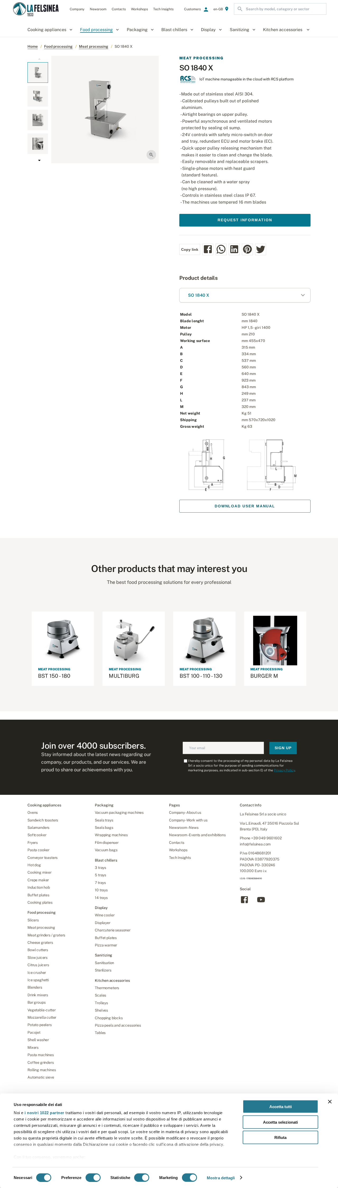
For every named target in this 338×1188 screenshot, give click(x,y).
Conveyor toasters (42, 857)
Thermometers (107, 988)
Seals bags (104, 827)
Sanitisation (104, 963)
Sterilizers (103, 970)
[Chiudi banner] (330, 1102)
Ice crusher (36, 972)
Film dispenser (107, 842)
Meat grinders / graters (46, 935)
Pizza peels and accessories (118, 1025)
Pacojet (33, 1032)
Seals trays (104, 820)
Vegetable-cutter (41, 1010)
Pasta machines (40, 1055)
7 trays (100, 883)
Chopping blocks (109, 1018)
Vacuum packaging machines (119, 812)
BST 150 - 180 (54, 676)
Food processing (58, 46)
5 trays (100, 875)
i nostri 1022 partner (44, 1112)
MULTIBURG (124, 676)
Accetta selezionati (280, 1122)
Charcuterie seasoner (112, 930)
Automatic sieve (40, 1077)
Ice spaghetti (38, 980)
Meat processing (93, 46)
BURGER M (264, 676)
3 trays (100, 867)
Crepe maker (38, 880)
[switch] (93, 1177)
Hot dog (34, 865)
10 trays (101, 890)
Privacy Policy (284, 770)
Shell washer (38, 1040)
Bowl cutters (37, 950)
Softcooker (36, 835)
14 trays (101, 898)
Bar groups (36, 1002)
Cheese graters (40, 942)
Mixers (33, 1047)
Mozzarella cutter (41, 1017)
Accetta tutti (280, 1106)
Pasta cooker (38, 850)
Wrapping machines (111, 835)
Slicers (33, 920)
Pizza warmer (106, 945)
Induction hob (38, 887)
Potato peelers (39, 1025)
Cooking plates (40, 902)
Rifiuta (280, 1137)
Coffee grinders (40, 1062)
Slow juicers (37, 957)
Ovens (32, 812)
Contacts (176, 842)
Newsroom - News (184, 827)
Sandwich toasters (42, 820)
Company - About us (185, 812)
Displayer (102, 923)
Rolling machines (41, 1070)
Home (32, 46)
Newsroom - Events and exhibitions (197, 835)
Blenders (34, 987)
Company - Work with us (188, 820)
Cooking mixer (39, 872)
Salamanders (38, 827)
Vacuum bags (106, 850)
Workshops (178, 850)
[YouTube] (261, 902)
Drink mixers (37, 995)
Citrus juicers (38, 965)
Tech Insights (180, 857)
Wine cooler (104, 915)
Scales (100, 995)
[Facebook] (244, 902)
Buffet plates (38, 895)
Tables (100, 1033)
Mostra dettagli (221, 1177)
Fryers (32, 842)
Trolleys (101, 1003)
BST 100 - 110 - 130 (201, 676)
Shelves (101, 1010)
